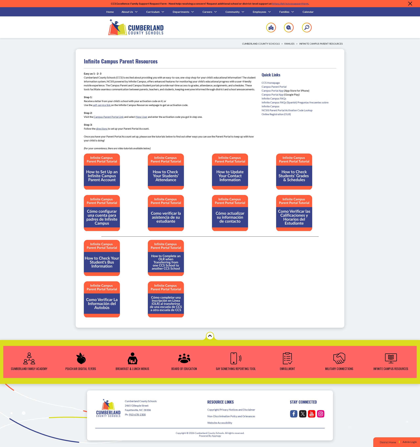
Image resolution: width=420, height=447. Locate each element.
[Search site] (305, 27)
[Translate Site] (287, 27)
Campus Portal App (273, 90)
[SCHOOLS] (269, 27)
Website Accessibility (219, 422)
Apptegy (216, 435)
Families (284, 11)
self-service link (102, 105)
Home (110, 11)
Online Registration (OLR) (276, 114)
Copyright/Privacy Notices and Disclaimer (231, 409)
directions (102, 128)
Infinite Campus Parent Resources (321, 43)
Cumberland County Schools (261, 43)
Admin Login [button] (410, 442)
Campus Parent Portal (274, 86)
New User (141, 116)
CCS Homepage (271, 82)
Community (232, 11)
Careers (207, 11)
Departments (181, 11)
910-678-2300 (137, 414)
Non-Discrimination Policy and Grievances (231, 416)
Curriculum (153, 11)
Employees (259, 11)
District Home (388, 442)
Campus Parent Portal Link (109, 116)
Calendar (308, 11)
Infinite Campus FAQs (274, 98)
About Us (127, 11)
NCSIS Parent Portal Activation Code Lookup (287, 110)
